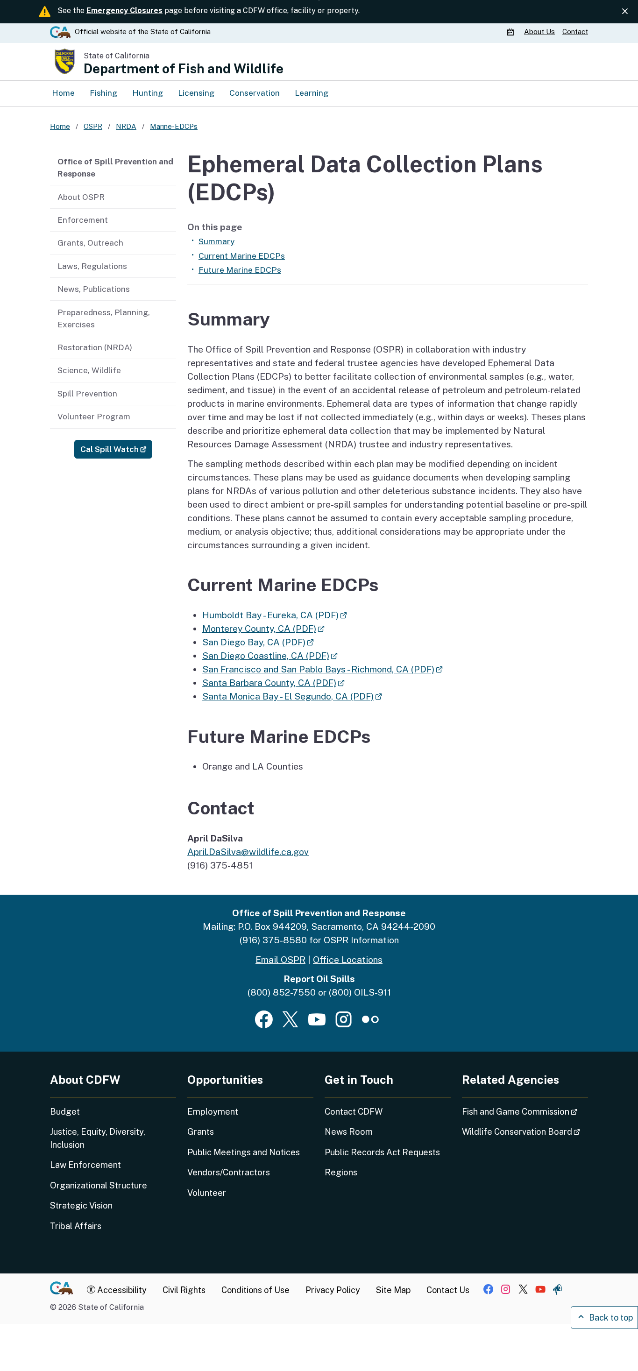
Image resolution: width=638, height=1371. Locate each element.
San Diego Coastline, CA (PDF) (270, 655)
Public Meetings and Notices (243, 1152)
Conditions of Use (255, 1290)
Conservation (254, 93)
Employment (212, 1112)
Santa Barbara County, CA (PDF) (273, 683)
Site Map (393, 1290)
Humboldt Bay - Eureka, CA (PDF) (274, 615)
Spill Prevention (87, 393)
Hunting (147, 93)
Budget (65, 1112)
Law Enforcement (85, 1165)
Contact (575, 31)
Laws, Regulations (92, 266)
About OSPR (81, 197)
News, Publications (93, 289)
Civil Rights (184, 1290)
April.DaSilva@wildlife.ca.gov (248, 852)
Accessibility (121, 1290)
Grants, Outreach (90, 242)
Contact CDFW (354, 1112)
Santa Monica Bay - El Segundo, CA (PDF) (292, 696)
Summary (216, 241)
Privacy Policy (332, 1290)
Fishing (103, 93)
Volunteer (206, 1193)
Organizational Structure (98, 1185)
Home (63, 93)
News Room (349, 1132)
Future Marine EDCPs (239, 270)
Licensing (196, 93)
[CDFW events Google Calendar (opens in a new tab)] (511, 32)
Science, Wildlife (89, 370)
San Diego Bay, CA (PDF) (258, 642)
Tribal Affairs (75, 1226)
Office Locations (348, 959)
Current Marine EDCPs (241, 256)
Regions (341, 1172)
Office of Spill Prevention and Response (115, 167)
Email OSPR (280, 959)
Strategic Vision (81, 1205)
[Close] (625, 11)
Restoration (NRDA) (94, 347)
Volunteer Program (93, 416)
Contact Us (447, 1290)
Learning (311, 93)
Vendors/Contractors (228, 1172)
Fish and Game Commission (525, 1111)
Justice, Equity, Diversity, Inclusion (97, 1138)
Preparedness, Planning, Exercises (103, 318)
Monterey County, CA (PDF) (263, 628)
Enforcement (82, 220)
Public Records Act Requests (382, 1152)
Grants (200, 1132)
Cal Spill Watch (116, 449)
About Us (539, 31)
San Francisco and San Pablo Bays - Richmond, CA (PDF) (322, 669)
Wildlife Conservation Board (525, 1131)
